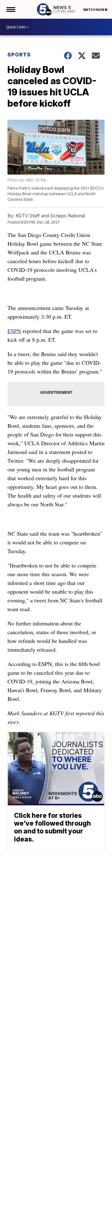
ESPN (14, 331)
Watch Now (94, 10)
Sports (19, 54)
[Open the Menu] (10, 9)
